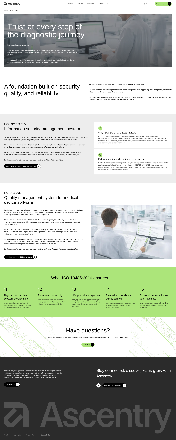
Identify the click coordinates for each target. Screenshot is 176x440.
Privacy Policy (31, 435)
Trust (6, 435)
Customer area (148, 4)
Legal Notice (16, 435)
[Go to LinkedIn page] (98, 385)
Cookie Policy (46, 435)
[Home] (12, 4)
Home (6, 10)
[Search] (108, 4)
